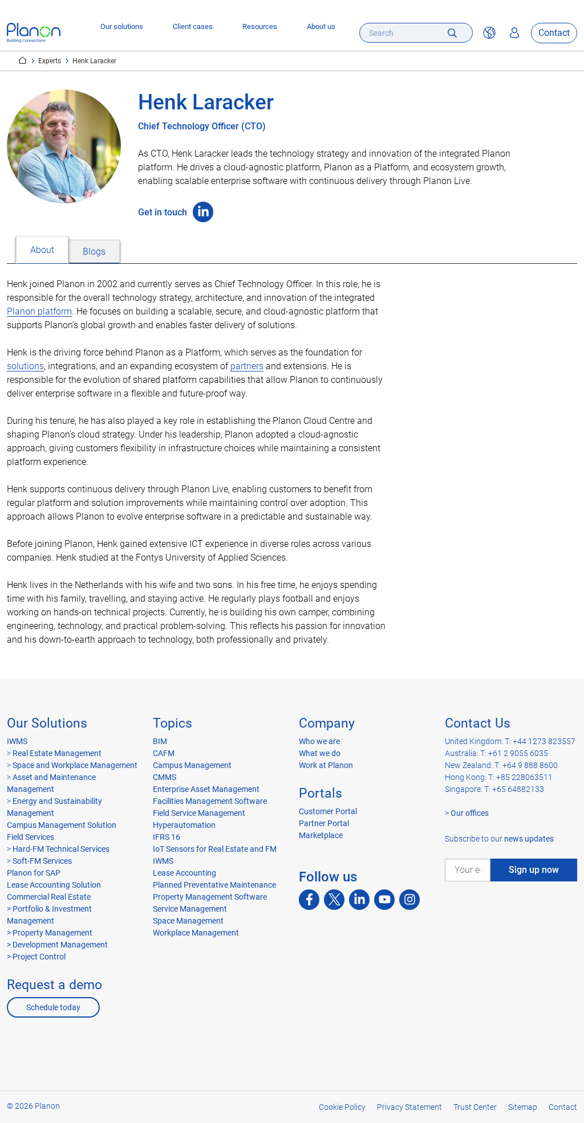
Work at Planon (326, 765)
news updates (529, 838)
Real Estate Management (57, 753)
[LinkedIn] (203, 212)
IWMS (17, 741)
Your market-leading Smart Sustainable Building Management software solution (22, 60)
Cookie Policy (342, 1107)
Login (514, 33)
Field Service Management (199, 813)
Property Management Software (210, 896)
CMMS (164, 777)
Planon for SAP (33, 872)
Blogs (94, 251)
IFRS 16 (166, 837)
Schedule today (53, 1007)
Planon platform (39, 311)
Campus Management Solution (61, 825)
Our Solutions (47, 723)
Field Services (30, 837)
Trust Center (475, 1107)
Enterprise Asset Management (206, 789)
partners (246, 366)
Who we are (319, 741)
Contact (554, 32)
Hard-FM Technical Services (61, 849)
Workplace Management (196, 932)
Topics (172, 723)
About (42, 249)
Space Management (188, 920)
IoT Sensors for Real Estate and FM (215, 849)
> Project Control (36, 956)
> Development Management (57, 944)
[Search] (452, 33)
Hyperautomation (184, 825)
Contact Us (477, 723)
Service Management (190, 908)
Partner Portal (324, 823)
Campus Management (192, 765)
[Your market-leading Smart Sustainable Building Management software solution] (33, 33)
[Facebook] (309, 899)
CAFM (164, 753)
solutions (25, 366)
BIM (160, 741)
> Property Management (49, 932)
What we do (319, 753)
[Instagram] (409, 899)
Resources (259, 26)
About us (321, 26)
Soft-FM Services (42, 860)
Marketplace (321, 835)
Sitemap (522, 1107)
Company (327, 723)
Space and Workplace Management (75, 765)
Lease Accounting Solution (54, 884)
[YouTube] (384, 899)
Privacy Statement (409, 1107)
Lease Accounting (184, 872)
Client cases (193, 26)
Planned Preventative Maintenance (214, 884)
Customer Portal (328, 811)
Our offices (470, 813)
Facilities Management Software (210, 801)
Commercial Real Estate (49, 896)
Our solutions (121, 26)
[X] (334, 899)
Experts (49, 61)
